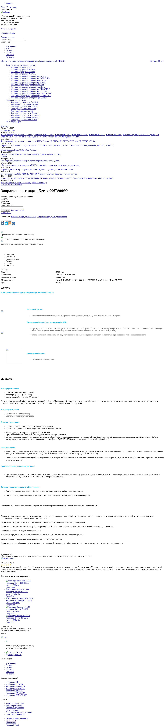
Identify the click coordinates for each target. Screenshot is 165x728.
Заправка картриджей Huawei (23, 69)
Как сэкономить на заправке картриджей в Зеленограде (24, 183)
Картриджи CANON (14, 684)
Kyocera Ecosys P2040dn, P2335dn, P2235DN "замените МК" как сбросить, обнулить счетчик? (39, 174)
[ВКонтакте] (2, 223)
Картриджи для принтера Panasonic (25, 115)
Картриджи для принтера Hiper (23, 109)
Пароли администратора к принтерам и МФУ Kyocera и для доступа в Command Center (37, 169)
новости (9, 3)
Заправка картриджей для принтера (23, 61)
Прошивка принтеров (15, 708)
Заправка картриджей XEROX (52, 61)
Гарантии (10, 55)
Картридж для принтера (16, 100)
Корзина (12, 725)
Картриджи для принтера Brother (24, 104)
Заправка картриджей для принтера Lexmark (29, 91)
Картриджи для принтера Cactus (24, 106)
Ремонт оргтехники (14, 706)
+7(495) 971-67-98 (15, 652)
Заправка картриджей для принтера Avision (28, 76)
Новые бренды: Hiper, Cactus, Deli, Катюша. (19, 150)
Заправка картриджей (15, 703)
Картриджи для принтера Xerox (24, 120)
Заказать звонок (7, 37)
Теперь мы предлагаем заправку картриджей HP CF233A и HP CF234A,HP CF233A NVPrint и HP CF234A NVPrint (48, 141)
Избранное (11, 723)
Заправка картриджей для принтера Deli (27, 85)
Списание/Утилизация (15, 714)
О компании (11, 46)
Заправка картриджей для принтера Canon (28, 83)
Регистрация (12, 7)
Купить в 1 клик (17, 210)
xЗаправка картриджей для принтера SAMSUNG (31, 96)
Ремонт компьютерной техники (19, 712)
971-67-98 (8, 29)
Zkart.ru (4, 61)
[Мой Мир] (13, 223)
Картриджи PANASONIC (16, 695)
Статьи (4, 156)
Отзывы (9, 665)
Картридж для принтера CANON (24, 102)
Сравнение (11, 721)
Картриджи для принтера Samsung (25, 117)
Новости (4, 126)
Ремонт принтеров (13, 122)
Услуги (9, 48)
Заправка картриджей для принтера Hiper (28, 87)
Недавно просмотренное (17, 718)
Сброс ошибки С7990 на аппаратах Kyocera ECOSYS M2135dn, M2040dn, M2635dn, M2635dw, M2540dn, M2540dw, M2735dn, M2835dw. (57, 145)
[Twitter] (6, 223)
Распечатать (17, 185)
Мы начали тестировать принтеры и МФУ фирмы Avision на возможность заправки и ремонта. (40, 165)
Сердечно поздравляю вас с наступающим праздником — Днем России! (31, 154)
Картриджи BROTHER (15, 686)
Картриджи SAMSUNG (15, 689)
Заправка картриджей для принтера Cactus (28, 80)
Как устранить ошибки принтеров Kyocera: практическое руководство (30, 161)
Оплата (9, 50)
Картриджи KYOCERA (15, 693)
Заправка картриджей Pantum (23, 72)
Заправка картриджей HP (21, 67)
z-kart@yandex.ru (8, 33)
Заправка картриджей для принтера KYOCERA (30, 89)
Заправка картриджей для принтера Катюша (29, 98)
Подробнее (10, 587)
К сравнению (6, 185)
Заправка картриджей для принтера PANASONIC (31, 93)
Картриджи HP (12, 682)
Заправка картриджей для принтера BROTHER (30, 78)
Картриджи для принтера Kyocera (25, 113)
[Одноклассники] (9, 223)
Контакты (10, 57)
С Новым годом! (8, 130)
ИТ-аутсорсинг (12, 710)
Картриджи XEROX (14, 691)
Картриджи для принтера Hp (22, 111)
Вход (3, 7)
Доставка (9, 52)
